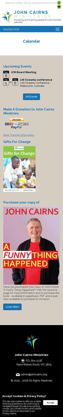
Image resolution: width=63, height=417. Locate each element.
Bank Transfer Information (18, 135)
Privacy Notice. (9, 413)
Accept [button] (50, 402)
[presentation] (59, 3)
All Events (31, 96)
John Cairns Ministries (31, 355)
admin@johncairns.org (34, 374)
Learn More (12, 306)
